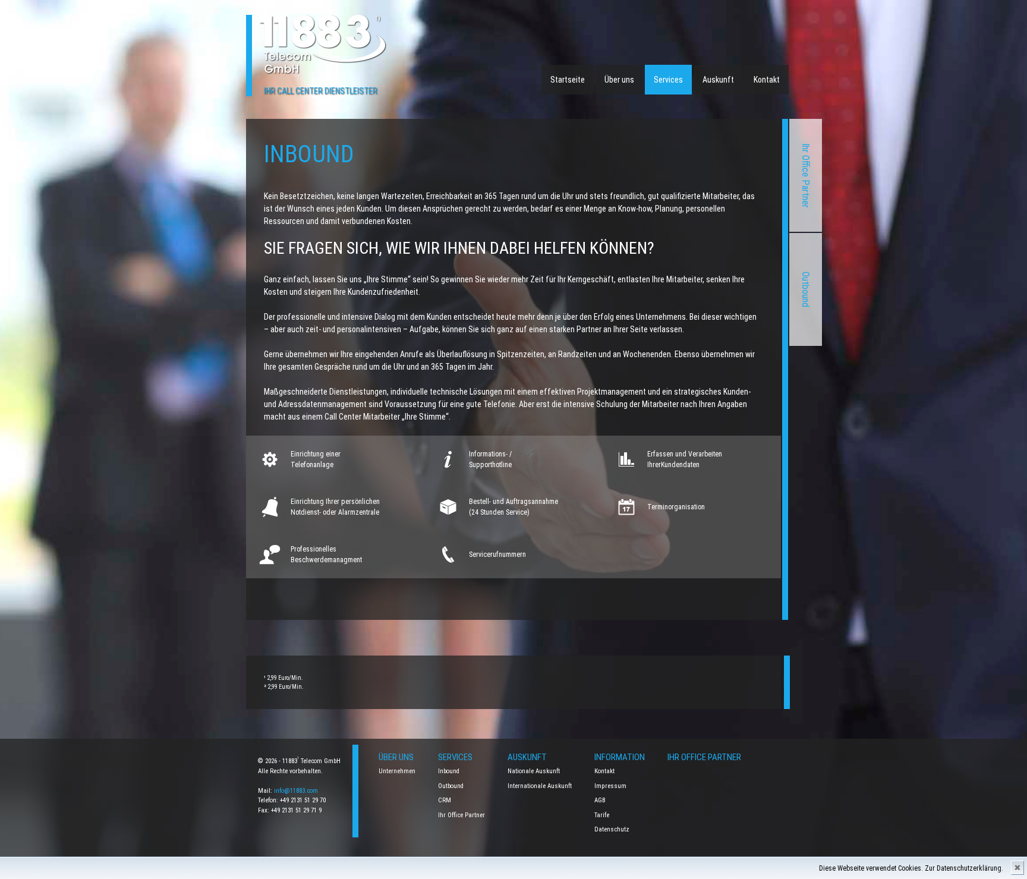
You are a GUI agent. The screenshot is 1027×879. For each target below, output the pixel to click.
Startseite (567, 79)
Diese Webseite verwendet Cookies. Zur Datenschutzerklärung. (911, 868)
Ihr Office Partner (805, 175)
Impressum (610, 786)
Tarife (601, 815)
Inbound (448, 771)
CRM (444, 800)
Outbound (805, 289)
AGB (600, 800)
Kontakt (767, 79)
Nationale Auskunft (534, 771)
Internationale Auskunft (540, 786)
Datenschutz (611, 829)
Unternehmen (397, 771)
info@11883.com (296, 791)
